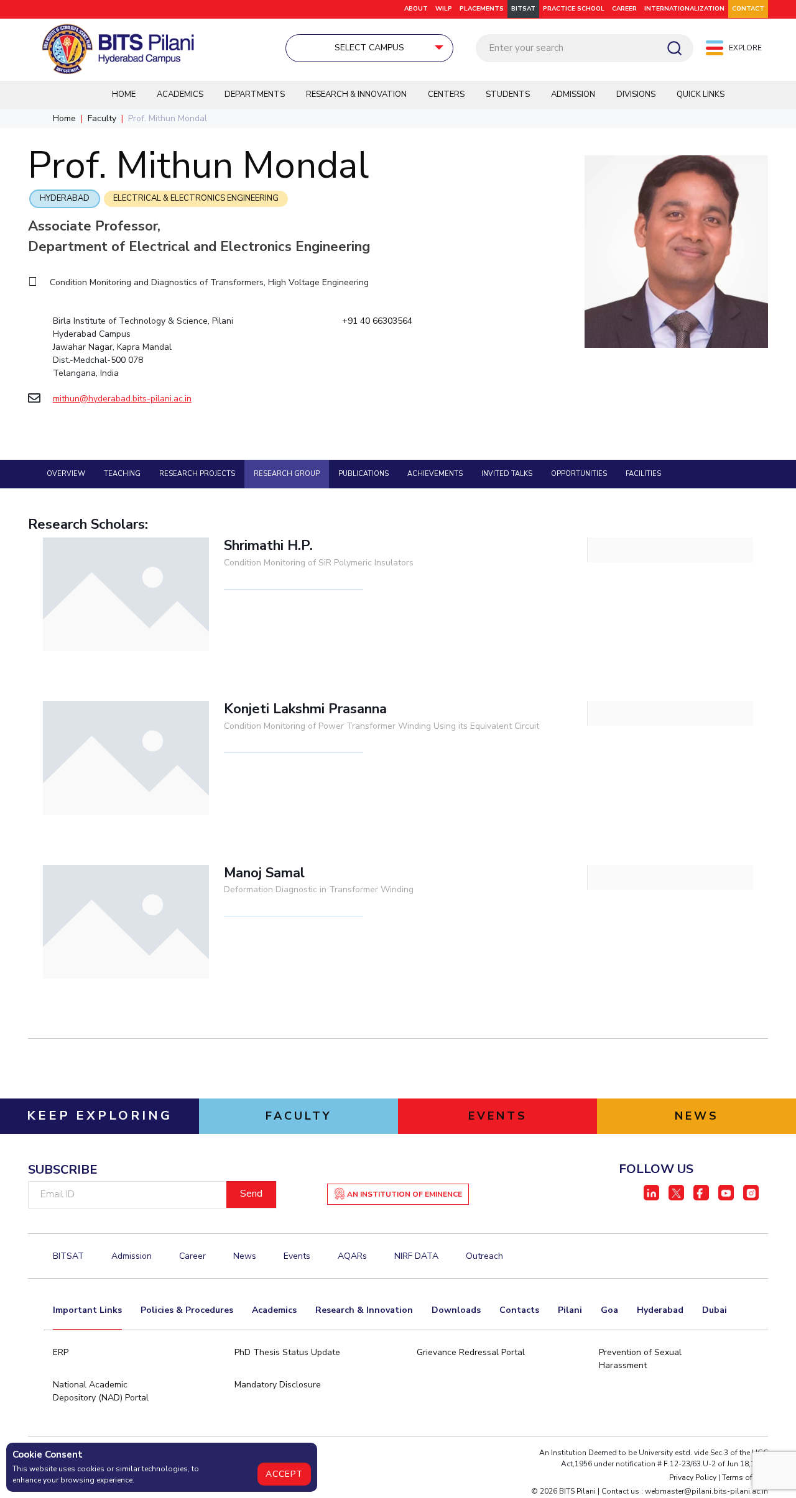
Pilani (570, 1310)
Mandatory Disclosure (277, 1385)
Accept (284, 1474)
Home (124, 94)
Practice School (573, 8)
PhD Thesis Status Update (287, 1352)
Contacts (519, 1310)
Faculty (102, 118)
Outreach (484, 1256)
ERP (60, 1352)
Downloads (456, 1310)
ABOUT (416, 8)
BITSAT (523, 8)
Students (508, 94)
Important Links (87, 1310)
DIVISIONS (635, 94)
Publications (363, 473)
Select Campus (369, 47)
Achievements (435, 473)
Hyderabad (65, 198)
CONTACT (748, 8)
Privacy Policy (692, 1477)
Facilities (643, 473)
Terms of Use (745, 1477)
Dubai (714, 1310)
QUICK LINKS (700, 94)
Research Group (287, 473)
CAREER (624, 8)
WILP (443, 8)
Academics (180, 94)
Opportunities (579, 473)
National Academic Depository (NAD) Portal (101, 1391)
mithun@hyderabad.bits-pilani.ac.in (122, 398)
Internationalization (684, 8)
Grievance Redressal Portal (471, 1352)
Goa (609, 1310)
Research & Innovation (356, 94)
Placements (482, 8)
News (244, 1256)
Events (297, 1256)
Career (192, 1256)
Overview (66, 473)
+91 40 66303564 (377, 321)
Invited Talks (506, 473)
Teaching (122, 473)
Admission (573, 94)
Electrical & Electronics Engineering (196, 198)
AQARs (352, 1256)
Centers (446, 94)
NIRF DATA (416, 1256)
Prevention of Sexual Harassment (640, 1358)
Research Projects (197, 473)
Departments (254, 94)
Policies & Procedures (187, 1310)
